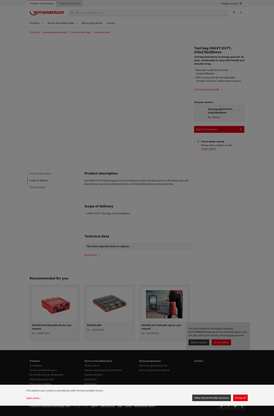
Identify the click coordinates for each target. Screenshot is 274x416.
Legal (119, 406)
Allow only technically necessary (211, 397)
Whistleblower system (144, 406)
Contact (128, 406)
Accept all (240, 397)
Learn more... (33, 397)
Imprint (94, 406)
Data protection (107, 406)
